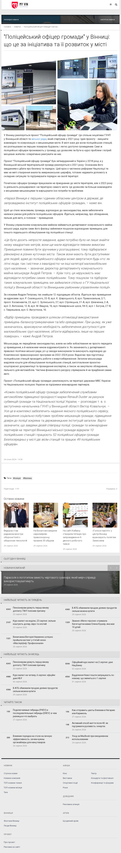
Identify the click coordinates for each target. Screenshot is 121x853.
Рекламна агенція (71, 804)
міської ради (38, 138)
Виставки (67, 778)
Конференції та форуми (102, 783)
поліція (17, 478)
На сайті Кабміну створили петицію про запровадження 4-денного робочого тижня (74, 537)
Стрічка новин (10, 773)
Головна (7, 27)
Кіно (65, 773)
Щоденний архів (70, 821)
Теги (6, 792)
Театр (94, 773)
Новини (17, 27)
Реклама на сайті (12, 847)
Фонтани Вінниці (11, 821)
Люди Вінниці (10, 825)
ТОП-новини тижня (13, 783)
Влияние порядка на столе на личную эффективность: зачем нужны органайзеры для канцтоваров (32, 739)
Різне (65, 787)
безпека (28, 478)
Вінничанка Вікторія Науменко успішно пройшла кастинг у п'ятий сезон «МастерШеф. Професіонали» (33, 640)
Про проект (9, 842)
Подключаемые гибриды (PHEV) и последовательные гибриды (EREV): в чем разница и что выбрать (35, 713)
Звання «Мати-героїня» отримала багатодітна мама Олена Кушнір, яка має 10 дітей (93, 624)
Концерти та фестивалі (102, 778)
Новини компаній (12, 778)
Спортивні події (70, 783)
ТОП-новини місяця (13, 787)
